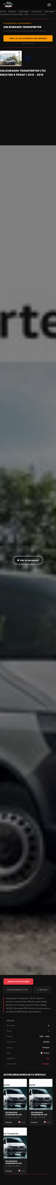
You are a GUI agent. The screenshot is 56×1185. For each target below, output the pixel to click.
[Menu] (50, 5)
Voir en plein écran (18, 981)
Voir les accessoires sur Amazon (28, 38)
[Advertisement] (28, 114)
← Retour (42, 990)
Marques (12, 11)
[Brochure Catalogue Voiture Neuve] (9, 5)
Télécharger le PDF (17, 990)
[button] (28, 560)
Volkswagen (23, 11)
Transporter (36, 11)
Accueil (3, 11)
